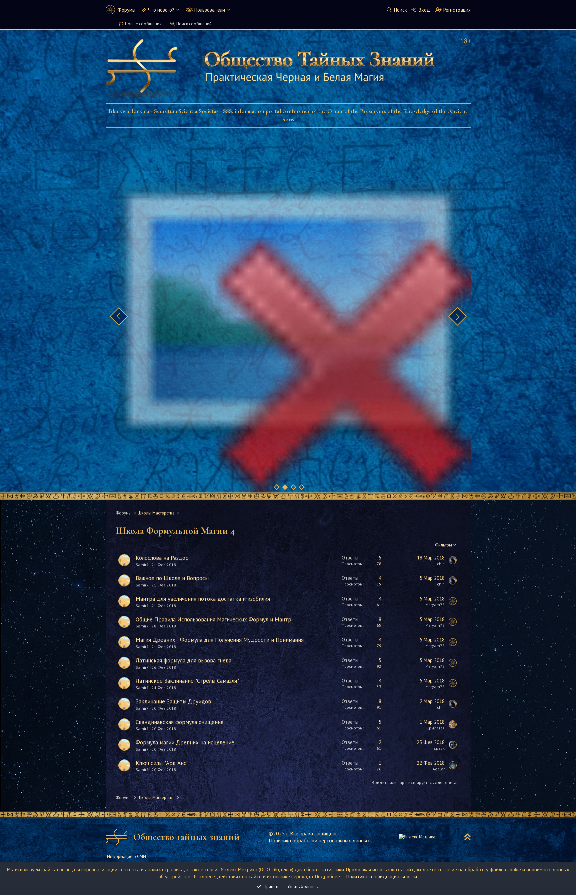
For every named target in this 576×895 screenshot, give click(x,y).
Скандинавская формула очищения (179, 722)
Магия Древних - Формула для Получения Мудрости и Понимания (220, 639)
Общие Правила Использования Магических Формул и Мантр (213, 619)
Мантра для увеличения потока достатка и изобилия (203, 598)
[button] (177, 9)
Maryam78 (435, 604)
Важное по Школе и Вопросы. (173, 578)
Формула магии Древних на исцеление (185, 742)
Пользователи (209, 10)
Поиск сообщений (194, 24)
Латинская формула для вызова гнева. (184, 660)
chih (441, 563)
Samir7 (142, 564)
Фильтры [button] (443, 545)
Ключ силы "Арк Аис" (162, 763)
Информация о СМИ (126, 856)
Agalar (439, 768)
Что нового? (161, 10)
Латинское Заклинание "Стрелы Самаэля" (187, 680)
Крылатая (436, 727)
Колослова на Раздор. (163, 557)
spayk (439, 748)
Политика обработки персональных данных (319, 840)
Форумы (126, 10)
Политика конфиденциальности (381, 876)
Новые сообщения (143, 24)
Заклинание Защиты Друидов (173, 701)
